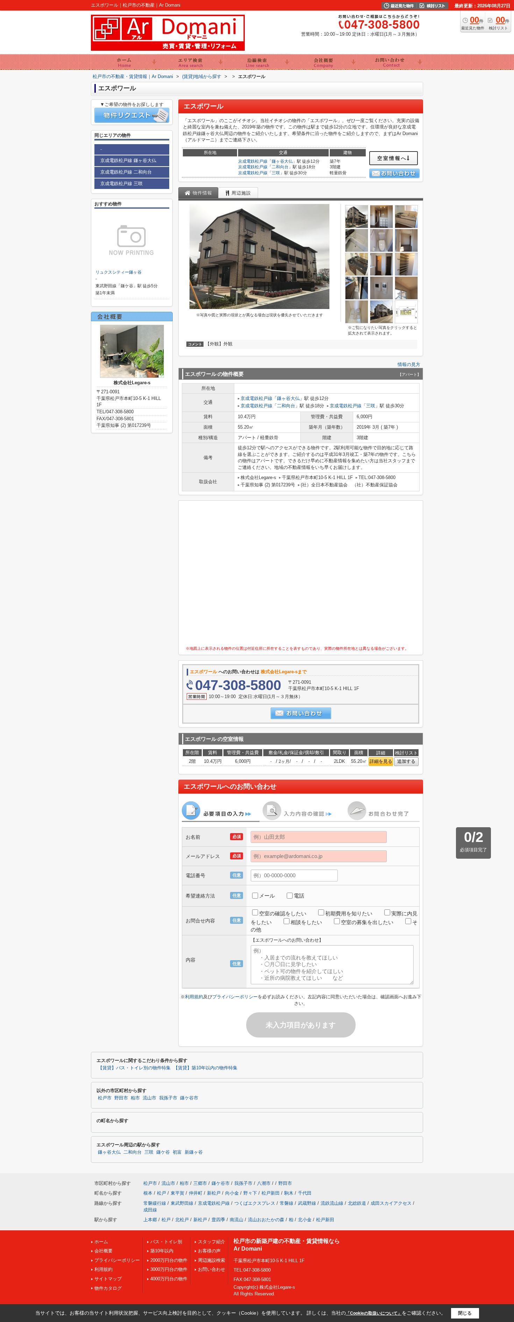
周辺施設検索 (211, 1260)
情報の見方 (409, 364)
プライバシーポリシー (235, 996)
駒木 (288, 1193)
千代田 (305, 1193)
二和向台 (280, 166)
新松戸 (214, 1193)
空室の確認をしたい (282, 913)
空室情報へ (392, 158)
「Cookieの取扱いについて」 (374, 1313)
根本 (147, 1193)
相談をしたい (306, 922)
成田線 (150, 1209)
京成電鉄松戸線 (252, 161)
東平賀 (177, 1193)
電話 (299, 896)
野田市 (121, 1098)
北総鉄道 (357, 1203)
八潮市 (264, 1183)
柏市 (135, 1098)
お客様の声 (209, 1250)
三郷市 (200, 1183)
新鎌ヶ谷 (194, 1152)
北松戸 (182, 1219)
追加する (406, 761)
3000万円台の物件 (168, 1269)
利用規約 (194, 996)
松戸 (161, 1193)
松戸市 (105, 1098)
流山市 (149, 1098)
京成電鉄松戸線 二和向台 (126, 172)
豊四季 (218, 1219)
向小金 (232, 1193)
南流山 (236, 1219)
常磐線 (286, 1203)
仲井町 (195, 1193)
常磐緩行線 (154, 1203)
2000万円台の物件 (168, 1260)
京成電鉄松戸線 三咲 (121, 183)
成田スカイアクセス (391, 1203)
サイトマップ (108, 1278)
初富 (177, 1152)
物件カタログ (108, 1288)
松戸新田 (271, 1193)
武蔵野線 (307, 1203)
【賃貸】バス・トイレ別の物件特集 (134, 1068)
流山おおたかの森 (266, 1219)
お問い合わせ (211, 1269)
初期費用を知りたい (348, 913)
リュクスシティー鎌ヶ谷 (118, 272)
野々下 (250, 1193)
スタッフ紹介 (211, 1241)
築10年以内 (161, 1250)
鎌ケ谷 (163, 1152)
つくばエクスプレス (254, 1203)
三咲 (276, 172)
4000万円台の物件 (168, 1278)
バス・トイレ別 (166, 1241)
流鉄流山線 (332, 1203)
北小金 (305, 1219)
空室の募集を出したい (367, 922)
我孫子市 (168, 1098)
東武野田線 (182, 1203)
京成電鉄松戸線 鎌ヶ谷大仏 (128, 160)
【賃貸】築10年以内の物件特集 (205, 1068)
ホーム (101, 1241)
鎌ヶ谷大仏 (282, 161)
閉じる (465, 1313)
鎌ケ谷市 (189, 1098)
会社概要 (103, 1250)
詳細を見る (381, 761)
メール (267, 896)
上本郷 (150, 1219)
